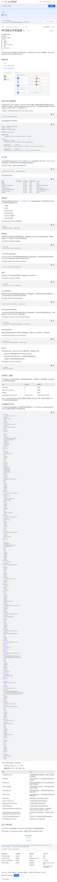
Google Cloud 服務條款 (23, 872)
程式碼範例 (31, 860)
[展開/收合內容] (11, 34)
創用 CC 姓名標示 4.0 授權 (24, 845)
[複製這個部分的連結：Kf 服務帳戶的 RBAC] (15, 404)
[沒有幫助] (54, 27)
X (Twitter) (45, 860)
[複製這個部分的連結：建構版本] (8, 234)
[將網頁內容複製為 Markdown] (28, 30)
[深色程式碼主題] (51, 114)
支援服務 (17, 858)
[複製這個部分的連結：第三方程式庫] (13, 825)
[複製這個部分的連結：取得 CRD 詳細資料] (17, 101)
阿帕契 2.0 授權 (39, 845)
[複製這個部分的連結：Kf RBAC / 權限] (14, 376)
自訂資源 (20, 161)
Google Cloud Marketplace (7, 860)
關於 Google (4, 872)
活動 (44, 858)
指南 (27, 26)
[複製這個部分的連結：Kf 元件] (8, 157)
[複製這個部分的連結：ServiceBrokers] (12, 291)
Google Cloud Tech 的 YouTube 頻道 (47, 867)
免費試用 (52, 6)
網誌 (44, 856)
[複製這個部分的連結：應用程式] (8, 198)
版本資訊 (17, 860)
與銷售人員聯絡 (5, 862)
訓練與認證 (31, 865)
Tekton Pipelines (8, 68)
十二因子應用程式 (23, 201)
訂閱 (16, 875)
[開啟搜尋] (38, 2)
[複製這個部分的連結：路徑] (5, 272)
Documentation (9, 26)
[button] (5, 15)
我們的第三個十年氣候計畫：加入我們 (37, 872)
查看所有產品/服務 (6, 856)
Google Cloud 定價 (6, 858)
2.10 (9, 6)
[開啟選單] (2, 1)
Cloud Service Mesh (9, 65)
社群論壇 (17, 856)
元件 (18, 108)
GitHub (30, 856)
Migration (16, 26)
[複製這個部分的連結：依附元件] (9, 60)
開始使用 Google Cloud (34, 858)
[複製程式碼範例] (54, 114)
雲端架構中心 (32, 862)
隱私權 (9, 872)
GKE (5, 63)
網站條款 (14, 872)
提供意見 (52, 30)
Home (3, 26)
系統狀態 (17, 862)
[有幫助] (52, 27)
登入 (54, 1)
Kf (5, 6)
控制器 (27, 161)
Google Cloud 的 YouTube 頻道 (48, 863)
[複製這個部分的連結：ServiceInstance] (13, 330)
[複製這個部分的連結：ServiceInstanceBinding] (17, 310)
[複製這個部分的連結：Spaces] (7, 348)
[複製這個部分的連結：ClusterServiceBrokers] (17, 254)
